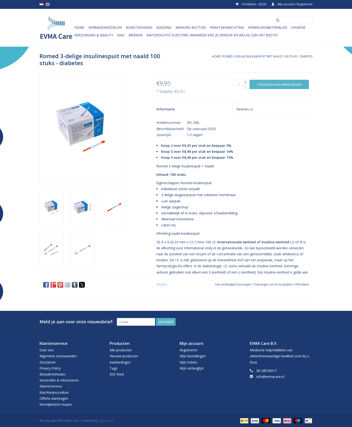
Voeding (163, 27)
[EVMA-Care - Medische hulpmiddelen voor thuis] (56, 27)
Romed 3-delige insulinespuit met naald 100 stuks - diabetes (267, 56)
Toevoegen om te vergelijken (273, 284)
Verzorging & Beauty (93, 35)
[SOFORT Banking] (287, 420)
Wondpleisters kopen (56, 404)
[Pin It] (60, 285)
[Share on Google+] (53, 285)
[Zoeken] (277, 20)
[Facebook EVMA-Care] (300, 322)
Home (79, 27)
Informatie (165, 109)
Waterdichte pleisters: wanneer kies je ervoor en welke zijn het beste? (212, 35)
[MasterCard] (265, 420)
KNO (121, 35)
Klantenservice (51, 386)
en (48, 4)
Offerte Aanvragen (54, 398)
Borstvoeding (139, 27)
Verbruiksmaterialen (267, 27)
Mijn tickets (188, 362)
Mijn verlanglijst (192, 368)
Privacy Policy (50, 368)
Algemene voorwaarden (58, 356)
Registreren (188, 350)
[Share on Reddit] (67, 285)
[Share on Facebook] (46, 285)
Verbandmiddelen (105, 27)
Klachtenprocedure (54, 392)
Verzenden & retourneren (59, 380)
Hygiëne (298, 27)
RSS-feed (117, 374)
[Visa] (276, 420)
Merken (135, 35)
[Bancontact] (307, 420)
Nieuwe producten (124, 356)
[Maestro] (297, 420)
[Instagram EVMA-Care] (308, 322)
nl (41, 4)
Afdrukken (302, 284)
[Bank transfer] (254, 420)
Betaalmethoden (53, 374)
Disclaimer (48, 362)
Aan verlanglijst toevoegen (233, 284)
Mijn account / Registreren (294, 4)
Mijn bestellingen (193, 356)
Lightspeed (106, 421)
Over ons (47, 350)
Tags (113, 368)
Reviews (244, 109)
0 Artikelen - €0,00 (254, 4)
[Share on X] (82, 285)
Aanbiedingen (120, 362)
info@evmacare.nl (270, 376)
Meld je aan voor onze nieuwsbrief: (76, 321)
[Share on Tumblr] (75, 285)
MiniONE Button (191, 27)
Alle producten (121, 350)
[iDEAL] (243, 420)
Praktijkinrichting (227, 27)
